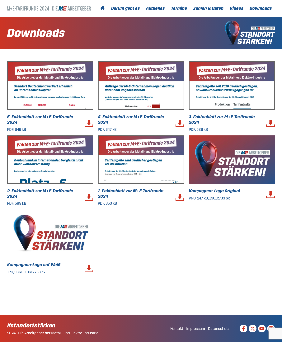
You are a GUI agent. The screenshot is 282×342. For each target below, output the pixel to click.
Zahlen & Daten (208, 8)
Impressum (195, 328)
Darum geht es (125, 8)
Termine (179, 8)
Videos (236, 8)
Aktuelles (155, 8)
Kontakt (176, 328)
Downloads (261, 8)
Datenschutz (218, 328)
